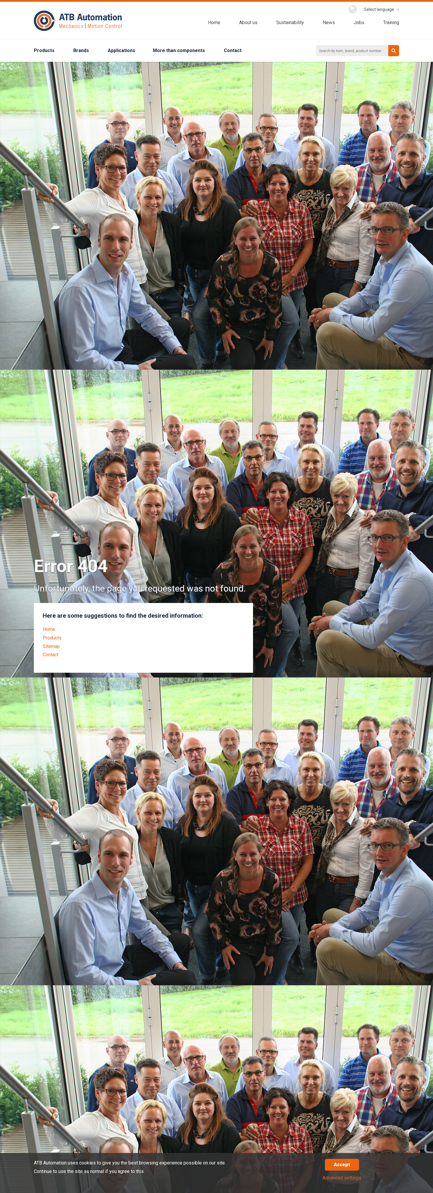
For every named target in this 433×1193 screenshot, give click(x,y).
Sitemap (51, 646)
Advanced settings (342, 1178)
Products (44, 50)
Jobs (359, 22)
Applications (121, 50)
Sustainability (290, 22)
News (329, 22)
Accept (342, 1164)
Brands (81, 50)
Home (214, 22)
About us (248, 22)
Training (391, 22)
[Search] (393, 50)
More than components (179, 50)
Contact (233, 50)
